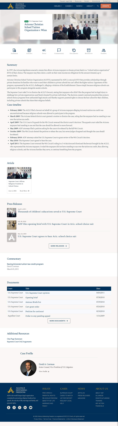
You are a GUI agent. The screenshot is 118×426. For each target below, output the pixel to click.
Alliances (99, 396)
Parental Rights (48, 396)
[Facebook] (8, 407)
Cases (68, 6)
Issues (57, 6)
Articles (81, 393)
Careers (86, 1)
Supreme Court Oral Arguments (19, 341)
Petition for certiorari (34, 311)
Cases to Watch (66, 396)
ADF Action (100, 403)
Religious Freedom (49, 398)
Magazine (81, 398)
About (90, 6)
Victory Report (66, 398)
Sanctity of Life (48, 401)
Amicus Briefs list (33, 302)
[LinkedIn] (25, 407)
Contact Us (106, 1)
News (79, 6)
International (96, 1)
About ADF (100, 393)
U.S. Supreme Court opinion (37, 293)
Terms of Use (47, 419)
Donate (106, 6)
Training (99, 401)
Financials (100, 406)
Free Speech (47, 393)
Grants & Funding (103, 398)
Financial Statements (59, 419)
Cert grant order (32, 306)
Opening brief (31, 297)
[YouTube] (30, 407)
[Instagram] (14, 407)
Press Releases (84, 396)
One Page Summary (14, 338)
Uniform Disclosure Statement (75, 419)
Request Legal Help (66, 1)
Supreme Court (66, 393)
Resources (78, 1)
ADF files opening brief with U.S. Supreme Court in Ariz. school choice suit (56, 224)
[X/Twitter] (19, 407)
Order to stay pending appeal (37, 316)
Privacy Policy (38, 419)
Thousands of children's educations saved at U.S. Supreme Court (50, 211)
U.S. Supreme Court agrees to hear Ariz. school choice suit (47, 236)
